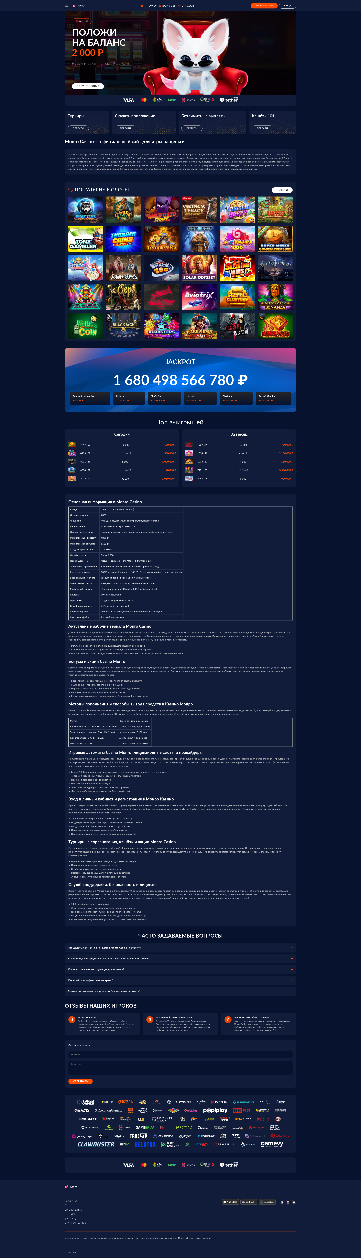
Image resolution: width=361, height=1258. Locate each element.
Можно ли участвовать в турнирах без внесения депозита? (104, 991)
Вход (287, 6)
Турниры (71, 1219)
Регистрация (264, 6)
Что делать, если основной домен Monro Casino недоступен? (105, 948)
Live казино (73, 1210)
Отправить (80, 1081)
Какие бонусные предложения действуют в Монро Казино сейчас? (109, 958)
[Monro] (78, 5)
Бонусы (70, 1214)
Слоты (69, 1205)
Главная (71, 1201)
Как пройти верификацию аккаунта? (90, 980)
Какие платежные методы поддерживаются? (96, 969)
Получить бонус (88, 86)
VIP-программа (75, 1223)
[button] (66, 5)
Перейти (78, 128)
